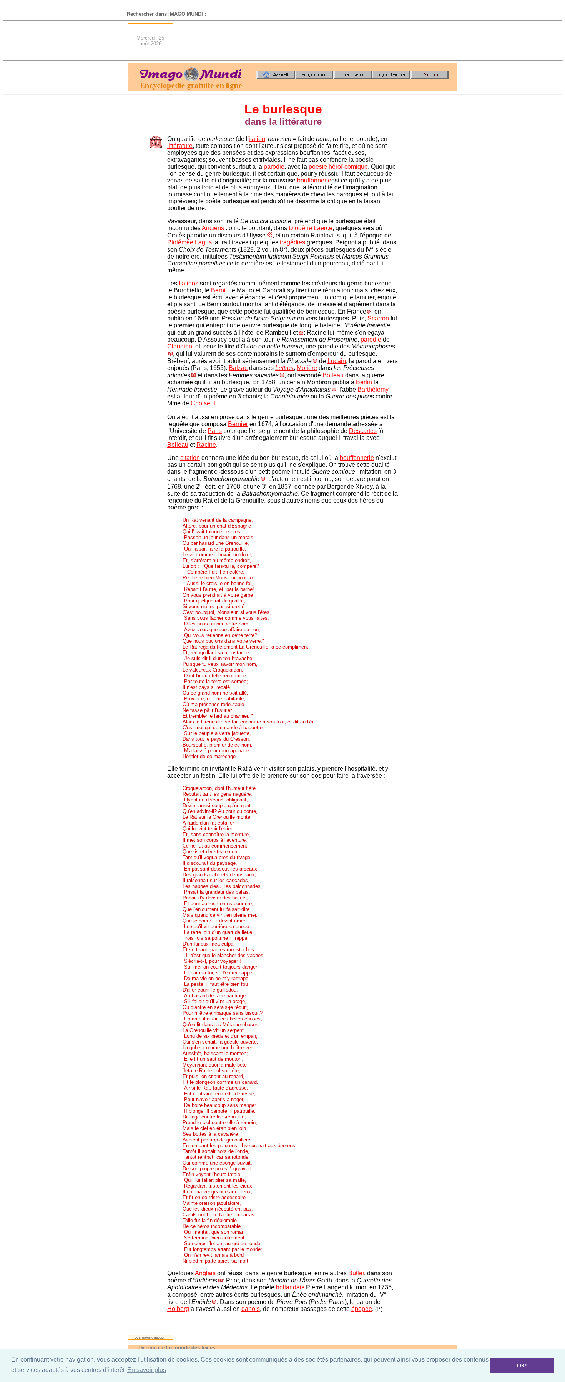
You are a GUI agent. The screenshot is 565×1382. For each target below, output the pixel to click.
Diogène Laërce (310, 228)
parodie (274, 166)
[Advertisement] (317, 40)
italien (257, 139)
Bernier (238, 424)
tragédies (292, 242)
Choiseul (203, 403)
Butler (356, 1273)
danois (250, 1309)
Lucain (336, 361)
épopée (361, 1309)
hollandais (290, 1287)
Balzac (238, 368)
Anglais (205, 1273)
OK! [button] (522, 1365)
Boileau (333, 375)
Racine (206, 444)
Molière (307, 368)
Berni (218, 290)
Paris (215, 431)
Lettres (284, 368)
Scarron (378, 318)
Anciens (213, 228)
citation (190, 458)
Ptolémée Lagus (189, 242)
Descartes (363, 431)
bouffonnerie (314, 180)
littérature (180, 146)
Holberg (178, 1309)
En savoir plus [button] (146, 1370)
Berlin (364, 382)
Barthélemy (372, 389)
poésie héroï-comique (338, 166)
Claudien (179, 346)
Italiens (188, 283)
